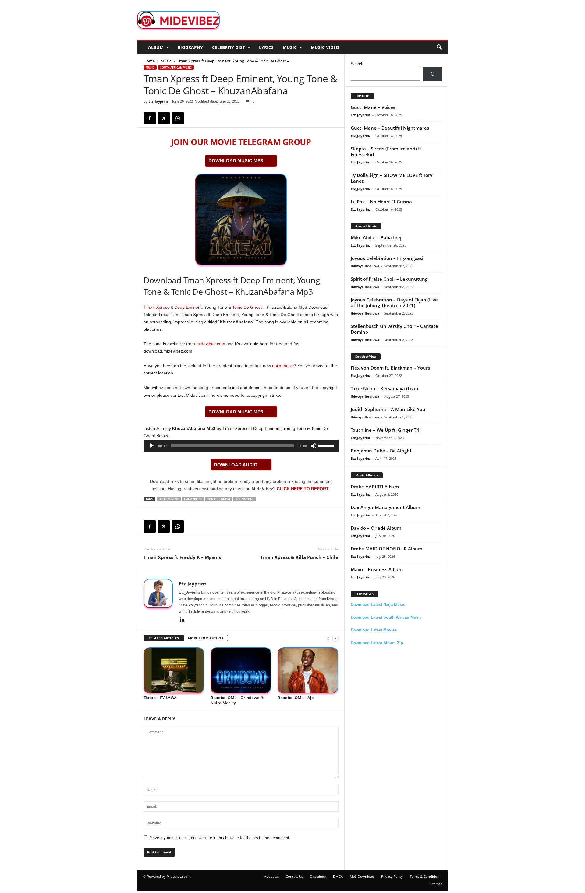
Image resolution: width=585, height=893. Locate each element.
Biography (190, 47)
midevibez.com (210, 343)
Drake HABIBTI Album (375, 486)
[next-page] (335, 638)
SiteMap (436, 883)
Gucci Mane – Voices (373, 107)
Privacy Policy (392, 876)
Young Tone (245, 499)
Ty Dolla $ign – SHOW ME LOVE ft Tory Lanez (391, 178)
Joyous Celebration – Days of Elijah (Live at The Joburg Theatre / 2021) (394, 302)
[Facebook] (150, 118)
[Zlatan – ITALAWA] (174, 670)
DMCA (338, 876)
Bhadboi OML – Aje (296, 697)
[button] (439, 47)
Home (149, 61)
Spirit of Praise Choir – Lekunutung (389, 279)
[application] (241, 446)
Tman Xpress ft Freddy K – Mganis (182, 557)
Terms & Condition (424, 876)
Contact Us (294, 876)
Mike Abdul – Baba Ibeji (376, 237)
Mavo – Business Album (377, 569)
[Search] (432, 74)
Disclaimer (318, 876)
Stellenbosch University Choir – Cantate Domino (394, 329)
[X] (164, 118)
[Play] (151, 446)
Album (156, 47)
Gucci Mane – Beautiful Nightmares (390, 128)
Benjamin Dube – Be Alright (381, 451)
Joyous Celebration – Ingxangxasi (387, 258)
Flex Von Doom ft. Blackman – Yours (390, 368)
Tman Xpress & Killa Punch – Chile (299, 557)
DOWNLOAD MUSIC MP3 (235, 160)
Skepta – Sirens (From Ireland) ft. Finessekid (387, 151)
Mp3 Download (362, 876)
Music (290, 47)
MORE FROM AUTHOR (205, 638)
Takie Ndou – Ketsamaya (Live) (384, 388)
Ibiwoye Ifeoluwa (365, 266)
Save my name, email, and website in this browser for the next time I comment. (220, 837)
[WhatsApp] (178, 118)
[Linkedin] (182, 620)
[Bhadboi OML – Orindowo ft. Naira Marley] (241, 670)
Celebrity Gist (228, 47)
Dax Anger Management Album (385, 507)
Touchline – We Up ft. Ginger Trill (386, 430)
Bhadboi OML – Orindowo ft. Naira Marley (238, 700)
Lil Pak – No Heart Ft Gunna (381, 202)
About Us (271, 876)
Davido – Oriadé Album (376, 528)
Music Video (325, 47)
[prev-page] (328, 638)
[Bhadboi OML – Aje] (308, 670)
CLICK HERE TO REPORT (303, 488)
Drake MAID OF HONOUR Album (386, 549)
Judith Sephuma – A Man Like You (388, 409)
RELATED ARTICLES (163, 638)
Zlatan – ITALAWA (160, 697)
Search (357, 64)
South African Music (176, 67)
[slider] (326, 445)
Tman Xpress (156, 307)
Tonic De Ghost (247, 307)
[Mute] (313, 446)
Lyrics (266, 47)
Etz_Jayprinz (158, 101)
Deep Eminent (188, 307)
